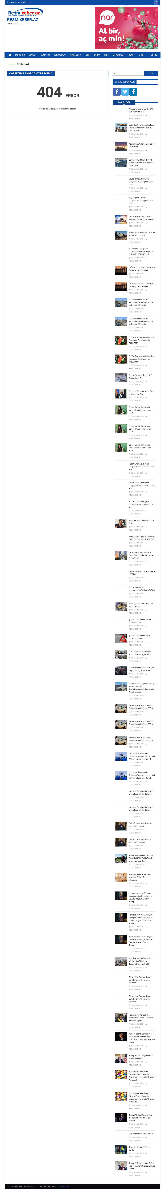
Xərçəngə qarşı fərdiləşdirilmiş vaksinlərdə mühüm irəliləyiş (141, 792)
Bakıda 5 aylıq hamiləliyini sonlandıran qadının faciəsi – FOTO (141, 410)
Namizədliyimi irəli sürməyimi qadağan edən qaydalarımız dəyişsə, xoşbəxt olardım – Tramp (140, 897)
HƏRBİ (87, 55)
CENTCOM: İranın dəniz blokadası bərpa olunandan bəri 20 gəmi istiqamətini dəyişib (142, 756)
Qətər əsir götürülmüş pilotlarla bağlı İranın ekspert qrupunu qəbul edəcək (141, 128)
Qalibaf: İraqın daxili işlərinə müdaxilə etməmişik (140, 824)
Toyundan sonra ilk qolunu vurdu (140, 1148)
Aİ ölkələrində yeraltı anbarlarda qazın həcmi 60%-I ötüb (142, 268)
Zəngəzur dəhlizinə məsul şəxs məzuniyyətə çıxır (141, 392)
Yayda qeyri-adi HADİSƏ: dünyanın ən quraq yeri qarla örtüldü (141, 182)
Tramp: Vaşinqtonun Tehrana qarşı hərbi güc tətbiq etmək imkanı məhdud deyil (141, 858)
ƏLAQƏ (132, 55)
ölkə (106, 55)
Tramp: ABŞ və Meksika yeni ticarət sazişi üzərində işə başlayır (140, 1118)
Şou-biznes (75, 55)
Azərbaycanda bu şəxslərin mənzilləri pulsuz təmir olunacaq (140, 877)
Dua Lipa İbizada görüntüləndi (141, 1134)
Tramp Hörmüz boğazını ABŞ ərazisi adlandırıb (141, 1056)
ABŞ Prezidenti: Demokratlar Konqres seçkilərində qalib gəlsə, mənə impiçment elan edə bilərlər (142, 1038)
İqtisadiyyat (60, 55)
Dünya (97, 55)
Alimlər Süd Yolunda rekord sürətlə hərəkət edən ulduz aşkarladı (140, 980)
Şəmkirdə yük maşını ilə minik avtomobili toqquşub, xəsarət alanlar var (141, 163)
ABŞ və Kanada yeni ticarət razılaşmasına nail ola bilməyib (142, 217)
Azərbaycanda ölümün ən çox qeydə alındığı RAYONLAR (141, 669)
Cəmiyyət (45, 55)
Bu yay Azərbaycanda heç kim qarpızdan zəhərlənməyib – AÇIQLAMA (141, 340)
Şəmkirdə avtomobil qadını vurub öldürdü (140, 620)
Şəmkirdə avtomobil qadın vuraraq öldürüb (139, 636)
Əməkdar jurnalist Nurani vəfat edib (141, 521)
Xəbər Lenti (124, 102)
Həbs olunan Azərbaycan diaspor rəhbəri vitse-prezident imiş (142, 467)
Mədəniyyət (119, 55)
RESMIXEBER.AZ (22, 19)
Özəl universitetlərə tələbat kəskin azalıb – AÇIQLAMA (140, 653)
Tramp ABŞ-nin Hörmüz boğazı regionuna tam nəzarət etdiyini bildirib (142, 1166)
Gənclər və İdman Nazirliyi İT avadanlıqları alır (140, 376)
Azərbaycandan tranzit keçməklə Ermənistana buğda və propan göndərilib (141, 302)
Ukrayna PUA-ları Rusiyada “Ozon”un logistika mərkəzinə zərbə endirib (141, 555)
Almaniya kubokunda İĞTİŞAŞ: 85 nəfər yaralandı (141, 110)
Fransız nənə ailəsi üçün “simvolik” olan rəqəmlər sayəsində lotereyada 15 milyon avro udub (142, 1075)
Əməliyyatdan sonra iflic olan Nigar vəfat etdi (141, 604)
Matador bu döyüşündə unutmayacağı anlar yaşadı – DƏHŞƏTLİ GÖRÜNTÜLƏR (141, 251)
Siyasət (33, 55)
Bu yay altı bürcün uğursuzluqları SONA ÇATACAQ (142, 588)
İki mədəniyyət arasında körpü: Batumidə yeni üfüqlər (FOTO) (141, 706)
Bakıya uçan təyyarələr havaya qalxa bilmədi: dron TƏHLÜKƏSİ (142, 537)
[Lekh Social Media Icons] (117, 92)
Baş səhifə (20, 55)
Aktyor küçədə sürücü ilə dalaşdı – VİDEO (142, 572)
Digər (141, 55)
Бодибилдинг (64, 1186)
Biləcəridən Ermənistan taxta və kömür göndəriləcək (142, 234)
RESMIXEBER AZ (135, 118)
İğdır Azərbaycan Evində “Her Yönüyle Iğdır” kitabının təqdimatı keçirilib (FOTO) (140, 961)
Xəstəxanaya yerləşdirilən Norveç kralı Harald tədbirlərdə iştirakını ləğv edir (141, 1018)
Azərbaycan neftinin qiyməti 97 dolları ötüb (142, 145)
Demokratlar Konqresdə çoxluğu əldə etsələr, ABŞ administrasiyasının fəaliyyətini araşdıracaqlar (142, 688)
